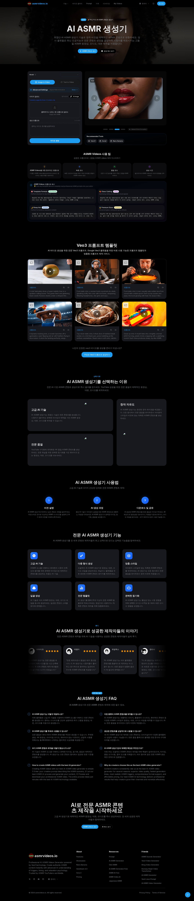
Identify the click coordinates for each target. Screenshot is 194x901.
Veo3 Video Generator (150, 861)
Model (32, 74)
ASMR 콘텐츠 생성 (89, 51)
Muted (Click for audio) (139, 129)
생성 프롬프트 (34, 120)
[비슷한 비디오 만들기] (68, 287)
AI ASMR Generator (116, 861)
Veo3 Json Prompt (149, 879)
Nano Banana (118, 141)
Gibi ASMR (113, 865)
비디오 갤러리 (77, 3)
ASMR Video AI (114, 877)
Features (79, 857)
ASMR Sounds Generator (151, 857)
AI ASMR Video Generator (151, 883)
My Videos (118, 3)
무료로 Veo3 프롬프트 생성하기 (97, 355)
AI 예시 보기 (106, 827)
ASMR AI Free (114, 873)
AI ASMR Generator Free (118, 869)
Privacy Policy (144, 893)
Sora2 (104, 141)
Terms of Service (158, 893)
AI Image (76, 96)
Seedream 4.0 (81, 869)
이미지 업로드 (34, 96)
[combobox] (144, 4)
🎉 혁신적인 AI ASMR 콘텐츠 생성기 (97, 20)
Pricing (79, 877)
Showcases (80, 861)
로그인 (161, 3)
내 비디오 (106, 3)
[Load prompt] (161, 191)
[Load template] (93, 191)
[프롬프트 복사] (64, 287)
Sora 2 (78, 873)
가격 (97, 3)
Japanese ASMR (115, 881)
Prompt (89, 3)
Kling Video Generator (150, 865)
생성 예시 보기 (109, 51)
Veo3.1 (93, 141)
